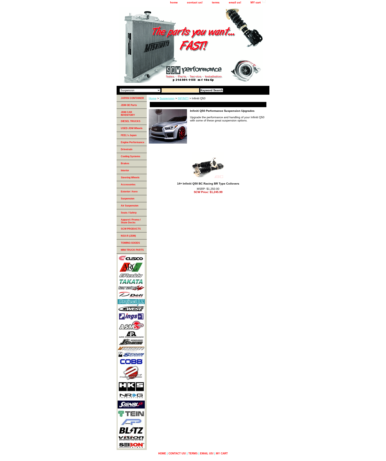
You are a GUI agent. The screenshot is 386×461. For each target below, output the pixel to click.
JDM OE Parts (129, 105)
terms (216, 2)
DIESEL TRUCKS (130, 121)
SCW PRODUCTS (131, 228)
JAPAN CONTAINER (132, 98)
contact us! (195, 2)
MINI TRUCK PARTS (132, 249)
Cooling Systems (130, 156)
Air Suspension (129, 205)
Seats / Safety (129, 212)
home (174, 2)
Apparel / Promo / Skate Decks (131, 221)
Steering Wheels (130, 177)
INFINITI (183, 98)
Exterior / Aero (129, 191)
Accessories (128, 184)
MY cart (255, 2)
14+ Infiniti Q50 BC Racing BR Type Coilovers (208, 183)
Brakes (125, 163)
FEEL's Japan (129, 135)
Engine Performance (132, 142)
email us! (235, 2)
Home (152, 98)
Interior (125, 170)
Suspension (167, 98)
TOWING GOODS (130, 242)
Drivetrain (126, 149)
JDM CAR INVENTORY (128, 113)
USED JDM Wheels (132, 128)
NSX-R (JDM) (128, 235)
